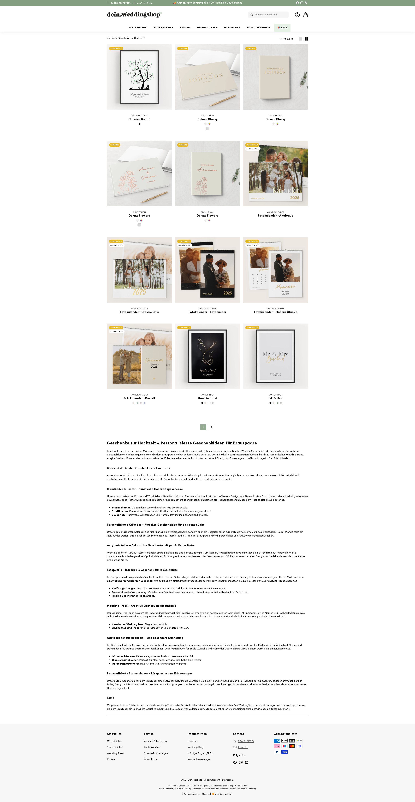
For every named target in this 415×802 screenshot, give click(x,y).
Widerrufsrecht (212, 779)
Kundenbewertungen (199, 759)
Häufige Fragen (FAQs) (200, 753)
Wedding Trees (206, 27)
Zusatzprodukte (259, 27)
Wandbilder (232, 27)
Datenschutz (195, 779)
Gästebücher (137, 27)
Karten (185, 27)
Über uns (193, 741)
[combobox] (268, 15)
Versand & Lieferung (155, 741)
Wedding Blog (195, 747)
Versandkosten (240, 785)
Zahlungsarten (152, 747)
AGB (183, 779)
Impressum (228, 779)
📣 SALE (282, 27)
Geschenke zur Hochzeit (131, 38)
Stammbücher (163, 27)
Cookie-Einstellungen (156, 753)
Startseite (112, 38)
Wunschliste (150, 759)
